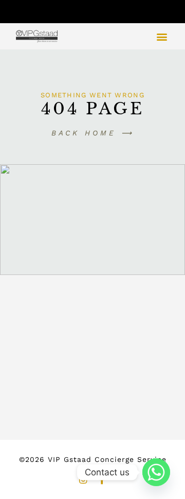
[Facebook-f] (101, 479)
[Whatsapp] (156, 472)
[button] (161, 36)
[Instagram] (83, 479)
